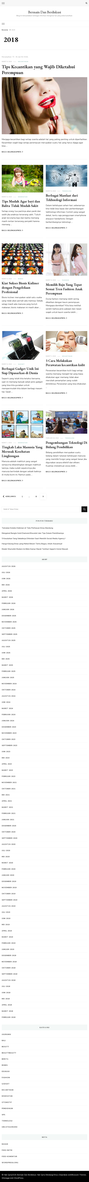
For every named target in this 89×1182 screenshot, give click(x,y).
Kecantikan (23, 61)
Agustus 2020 (8, 844)
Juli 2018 (6, 986)
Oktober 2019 (8, 894)
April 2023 (7, 764)
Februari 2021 (8, 813)
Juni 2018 (6, 993)
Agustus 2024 (8, 696)
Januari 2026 (8, 609)
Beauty (5, 1047)
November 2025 (9, 622)
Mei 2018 (6, 999)
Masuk (5, 1144)
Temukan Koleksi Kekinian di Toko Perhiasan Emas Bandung (27, 528)
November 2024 (9, 684)
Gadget (21, 364)
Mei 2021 (6, 795)
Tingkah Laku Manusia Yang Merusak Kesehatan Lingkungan (22, 451)
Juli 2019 (6, 912)
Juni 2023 (6, 752)
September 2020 (9, 838)
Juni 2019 (6, 918)
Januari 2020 (8, 875)
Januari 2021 (8, 820)
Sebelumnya (10, 496)
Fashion (65, 280)
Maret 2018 (7, 1011)
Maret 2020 (7, 863)
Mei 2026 (6, 585)
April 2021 (7, 801)
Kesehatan (22, 197)
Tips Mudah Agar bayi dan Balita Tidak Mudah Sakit (21, 203)
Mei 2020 (6, 857)
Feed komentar (9, 1156)
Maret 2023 (7, 770)
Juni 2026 (6, 579)
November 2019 (9, 887)
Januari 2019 (8, 949)
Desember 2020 (9, 826)
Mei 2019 (6, 924)
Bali (4, 1040)
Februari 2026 (8, 603)
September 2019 (9, 900)
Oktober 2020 (8, 832)
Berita (5, 1059)
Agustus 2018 (8, 980)
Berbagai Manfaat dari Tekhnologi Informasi (62, 197)
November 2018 (9, 962)
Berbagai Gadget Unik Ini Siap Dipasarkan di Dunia (20, 370)
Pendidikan (7, 1108)
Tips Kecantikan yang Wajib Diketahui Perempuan (38, 69)
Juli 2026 (6, 572)
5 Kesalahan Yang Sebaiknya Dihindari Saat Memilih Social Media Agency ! (33, 538)
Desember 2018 (9, 955)
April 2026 (7, 591)
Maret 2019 (7, 937)
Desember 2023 (9, 727)
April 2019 (7, 931)
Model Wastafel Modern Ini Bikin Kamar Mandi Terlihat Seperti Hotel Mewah (35, 549)
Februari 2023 (8, 776)
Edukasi (6, 1071)
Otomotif (7, 1102)
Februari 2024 (8, 714)
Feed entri (7, 1150)
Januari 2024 (8, 721)
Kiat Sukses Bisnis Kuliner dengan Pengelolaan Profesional (20, 287)
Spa (3, 1115)
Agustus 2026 (8, 566)
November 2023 (9, 733)
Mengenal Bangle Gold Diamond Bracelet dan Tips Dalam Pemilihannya (33, 533)
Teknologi (66, 191)
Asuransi (6, 1034)
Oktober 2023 (8, 739)
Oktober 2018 (8, 968)
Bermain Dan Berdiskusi (44, 12)
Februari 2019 (8, 943)
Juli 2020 (6, 850)
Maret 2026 (7, 597)
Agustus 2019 (8, 906)
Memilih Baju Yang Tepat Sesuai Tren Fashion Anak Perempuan (64, 289)
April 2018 (7, 1005)
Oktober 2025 (8, 628)
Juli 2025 (6, 647)
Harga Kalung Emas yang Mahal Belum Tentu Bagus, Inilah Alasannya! (32, 543)
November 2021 (9, 782)
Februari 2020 (8, 869)
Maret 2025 (7, 665)
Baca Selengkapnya (11, 152)
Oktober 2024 (8, 690)
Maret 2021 (7, 807)
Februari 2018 (8, 1017)
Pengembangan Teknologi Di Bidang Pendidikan (66, 444)
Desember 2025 (9, 616)
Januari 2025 (8, 677)
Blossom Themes (79, 1175)
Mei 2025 (6, 659)
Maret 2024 (7, 708)
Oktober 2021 (8, 789)
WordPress (18, 1178)
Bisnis (20, 279)
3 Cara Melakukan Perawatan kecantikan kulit (65, 362)
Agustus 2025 (8, 640)
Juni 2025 (6, 653)
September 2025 (9, 634)
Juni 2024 (6, 702)
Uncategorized (9, 1127)
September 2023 (9, 745)
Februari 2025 (8, 671)
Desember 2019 (9, 881)
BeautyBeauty (9, 1053)
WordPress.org (10, 1163)
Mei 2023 (6, 758)
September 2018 (9, 974)
